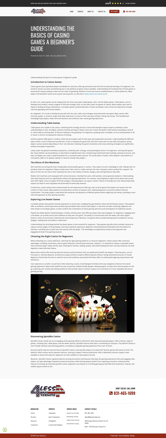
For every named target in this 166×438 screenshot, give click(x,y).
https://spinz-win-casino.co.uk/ (95, 94)
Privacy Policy (114, 436)
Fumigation (52, 421)
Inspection (52, 413)
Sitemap (132, 436)
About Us (90, 11)
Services (80, 11)
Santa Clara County (73, 420)
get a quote (114, 11)
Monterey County (72, 417)
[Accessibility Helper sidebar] (5, 430)
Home (71, 11)
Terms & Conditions (124, 436)
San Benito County (73, 424)
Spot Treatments (54, 417)
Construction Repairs (55, 425)
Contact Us (101, 11)
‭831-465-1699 (130, 11)
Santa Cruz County (73, 413)
